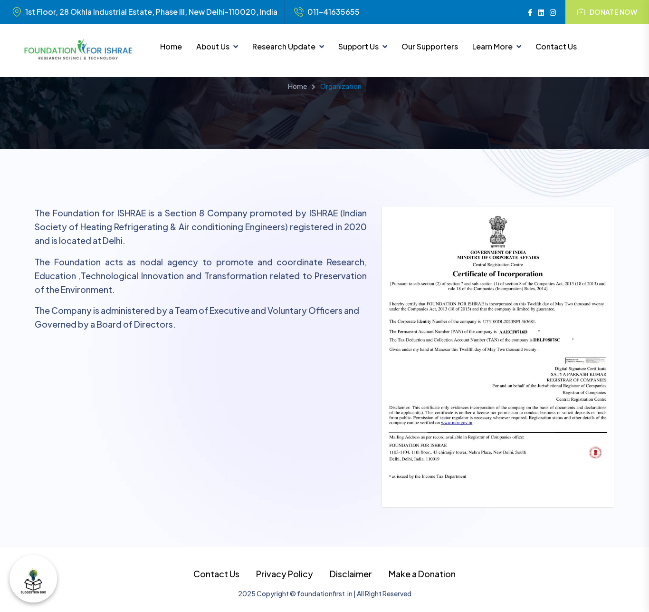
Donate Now (613, 12)
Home (171, 46)
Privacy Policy (284, 573)
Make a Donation (422, 573)
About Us (212, 46)
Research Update (283, 46)
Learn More (492, 46)
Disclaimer (351, 573)
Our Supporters (429, 46)
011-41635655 (333, 12)
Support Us (358, 46)
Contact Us (556, 46)
